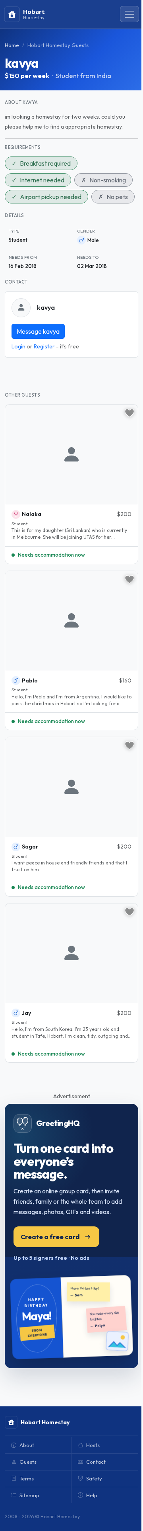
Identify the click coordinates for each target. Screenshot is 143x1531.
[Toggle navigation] (129, 14)
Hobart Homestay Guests (58, 45)
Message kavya (38, 331)
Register (44, 346)
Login (18, 346)
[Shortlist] (129, 413)
